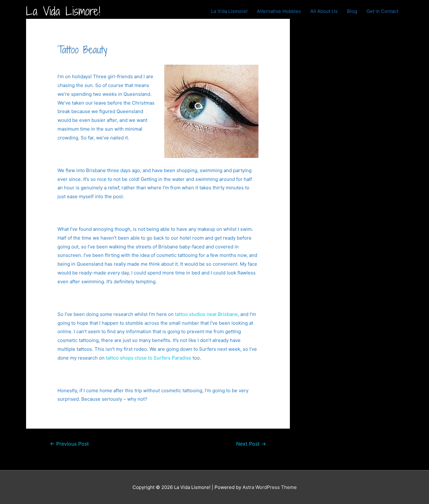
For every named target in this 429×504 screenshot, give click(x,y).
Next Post (251, 444)
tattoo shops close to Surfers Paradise (148, 358)
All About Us (324, 11)
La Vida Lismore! (63, 11)
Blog (352, 11)
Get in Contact (382, 11)
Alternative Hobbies (279, 11)
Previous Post (69, 444)
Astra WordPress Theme (269, 487)
